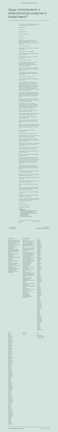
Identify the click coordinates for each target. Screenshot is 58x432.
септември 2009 (39, 321)
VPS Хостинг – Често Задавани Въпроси (28, 243)
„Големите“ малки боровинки (27, 261)
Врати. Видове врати (11, 245)
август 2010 (10, 403)
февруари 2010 (39, 315)
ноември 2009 (39, 319)
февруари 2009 (39, 329)
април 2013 (38, 273)
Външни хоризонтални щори (12, 267)
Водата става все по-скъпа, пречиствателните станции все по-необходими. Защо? (13, 271)
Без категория (37, 221)
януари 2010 (10, 411)
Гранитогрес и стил (25, 292)
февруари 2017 (39, 257)
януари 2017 (39, 258)
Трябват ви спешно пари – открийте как (28, 289)
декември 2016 (39, 259)
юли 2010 (9, 404)
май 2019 (38, 249)
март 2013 (38, 274)
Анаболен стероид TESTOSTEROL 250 (28, 259)
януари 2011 (39, 303)
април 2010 (38, 313)
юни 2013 (9, 365)
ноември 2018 (39, 251)
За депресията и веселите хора (27, 244)
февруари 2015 (39, 266)
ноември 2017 (10, 349)
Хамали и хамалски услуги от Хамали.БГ (14, 242)
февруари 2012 (39, 289)
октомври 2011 (10, 388)
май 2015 (38, 265)
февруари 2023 (39, 242)
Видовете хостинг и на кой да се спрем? (14, 241)
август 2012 (39, 282)
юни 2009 (9, 419)
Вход (38, 334)
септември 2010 (39, 307)
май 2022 (38, 243)
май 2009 (9, 420)
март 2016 (38, 261)
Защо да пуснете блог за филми (25, 216)
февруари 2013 (39, 275)
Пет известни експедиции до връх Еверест (29, 252)
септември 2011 (10, 389)
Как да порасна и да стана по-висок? (13, 250)
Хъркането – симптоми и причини (28, 242)
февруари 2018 (39, 253)
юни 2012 (38, 284)
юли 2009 (38, 323)
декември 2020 (39, 244)
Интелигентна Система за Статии (29, 3)
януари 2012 (39, 290)
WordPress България (40, 337)
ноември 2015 (10, 358)
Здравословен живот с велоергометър (28, 267)
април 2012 (10, 381)
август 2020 (39, 245)
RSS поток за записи (40, 335)
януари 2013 (39, 276)
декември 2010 (39, 304)
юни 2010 (38, 311)
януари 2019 (39, 250)
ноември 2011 (39, 292)
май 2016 (38, 260)
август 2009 (39, 322)
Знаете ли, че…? (10, 259)
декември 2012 (10, 372)
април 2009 (38, 327)
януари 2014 (39, 267)
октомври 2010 (39, 306)
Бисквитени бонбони (26, 288)
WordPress (48, 428)
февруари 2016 (10, 357)
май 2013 (9, 366)
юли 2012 (38, 283)
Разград (24, 251)
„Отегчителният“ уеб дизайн (27, 291)
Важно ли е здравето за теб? (12, 246)
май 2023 (9, 335)
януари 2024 (10, 334)
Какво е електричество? (24, 215)
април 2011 (38, 299)
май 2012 (9, 380)
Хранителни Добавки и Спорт (12, 243)
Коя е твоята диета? (11, 248)
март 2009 (38, 328)
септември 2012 (39, 281)
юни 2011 (38, 297)
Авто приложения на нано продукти (28, 253)
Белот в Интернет (25, 290)
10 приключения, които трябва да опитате (14, 244)
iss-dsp (20, 222)
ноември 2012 (10, 373)
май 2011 (38, 298)
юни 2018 (38, 252)
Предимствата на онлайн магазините (13, 268)
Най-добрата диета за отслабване (13, 249)
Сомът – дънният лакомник (27, 258)
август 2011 (38, 296)
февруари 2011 (10, 396)
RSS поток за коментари (40, 336)
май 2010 (38, 312)
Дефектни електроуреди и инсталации (28, 260)
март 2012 (38, 288)
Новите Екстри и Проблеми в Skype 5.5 (28, 257)
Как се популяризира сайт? (12, 264)
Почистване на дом (11, 256)
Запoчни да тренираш (26, 268)
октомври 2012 (39, 280)
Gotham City (24, 282)
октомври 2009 (39, 320)
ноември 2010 (39, 305)
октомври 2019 (10, 342)
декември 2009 (10, 412)
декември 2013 (39, 268)
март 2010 (38, 314)
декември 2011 (39, 291)
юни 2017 (9, 350)
